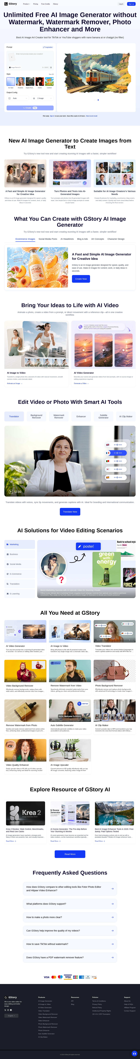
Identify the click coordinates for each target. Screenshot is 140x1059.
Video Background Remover (48, 1014)
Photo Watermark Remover (47, 1027)
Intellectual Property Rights (101, 1011)
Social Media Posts (48, 239)
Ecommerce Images (25, 239)
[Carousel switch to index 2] (96, 100)
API (72, 1001)
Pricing (35, 4)
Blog (72, 1004)
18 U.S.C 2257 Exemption (101, 1014)
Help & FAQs (128, 1004)
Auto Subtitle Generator (46, 1034)
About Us (127, 1001)
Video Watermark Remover (47, 1017)
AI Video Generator (45, 1007)
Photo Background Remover (48, 1024)
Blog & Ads (82, 239)
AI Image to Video (44, 1004)
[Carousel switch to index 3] (98, 100)
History (55, 4)
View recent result (91, 116)
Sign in (52, 116)
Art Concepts (97, 239)
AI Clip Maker (43, 1037)
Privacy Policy (97, 1004)
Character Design (116, 239)
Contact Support (129, 1011)
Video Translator (44, 1011)
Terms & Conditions (99, 1001)
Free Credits (45, 4)
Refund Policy (97, 1007)
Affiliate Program (130, 1007)
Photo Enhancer (43, 1030)
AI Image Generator (45, 1001)
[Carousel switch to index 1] (94, 100)
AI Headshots (67, 239)
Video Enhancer (43, 1020)
